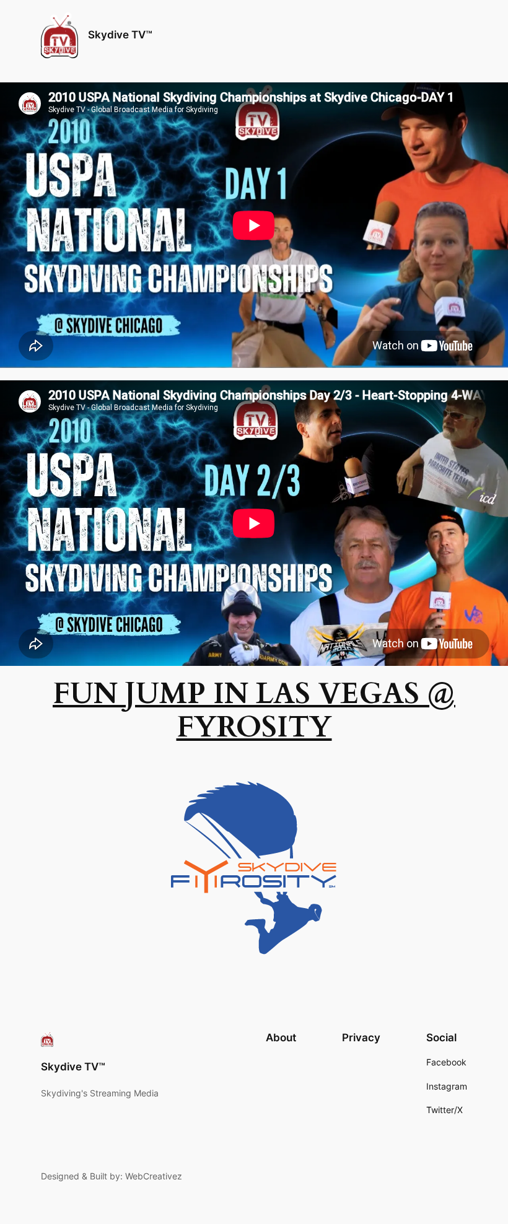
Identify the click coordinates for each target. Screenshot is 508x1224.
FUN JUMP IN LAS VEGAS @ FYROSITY (254, 710)
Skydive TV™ (120, 34)
